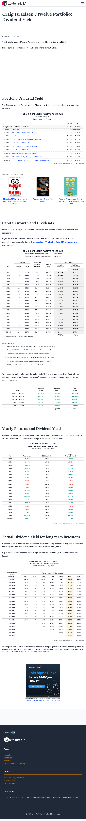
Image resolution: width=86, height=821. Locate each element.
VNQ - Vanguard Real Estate (22, 132)
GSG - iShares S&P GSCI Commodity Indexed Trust (31, 160)
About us (7, 761)
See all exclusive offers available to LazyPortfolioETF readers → (43, 700)
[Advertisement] (43, 29)
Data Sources (9, 783)
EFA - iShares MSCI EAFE (21, 143)
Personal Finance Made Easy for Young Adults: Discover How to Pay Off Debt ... (71, 201)
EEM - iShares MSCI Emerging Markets (26, 139)
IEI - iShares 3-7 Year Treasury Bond (25, 153)
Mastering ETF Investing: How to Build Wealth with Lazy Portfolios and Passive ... (15, 201)
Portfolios (8, 758)
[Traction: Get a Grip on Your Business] (43, 186)
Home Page (9, 755)
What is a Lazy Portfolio (14, 778)
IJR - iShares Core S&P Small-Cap (24, 146)
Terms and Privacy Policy (14, 763)
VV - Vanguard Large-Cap (21, 136)
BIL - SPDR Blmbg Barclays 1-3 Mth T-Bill (27, 157)
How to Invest (10, 780)
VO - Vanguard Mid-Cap (21, 150)
